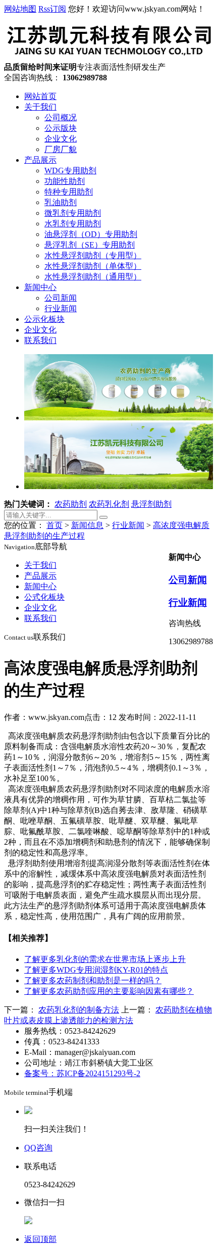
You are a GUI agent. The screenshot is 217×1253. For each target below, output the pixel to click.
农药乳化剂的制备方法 (78, 1009)
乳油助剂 (60, 202)
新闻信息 (87, 525)
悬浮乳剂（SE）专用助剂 (89, 244)
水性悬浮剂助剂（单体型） (92, 266)
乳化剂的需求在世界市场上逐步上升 (105, 959)
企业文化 (60, 138)
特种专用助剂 (68, 191)
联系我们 (40, 340)
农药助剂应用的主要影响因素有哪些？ (109, 991)
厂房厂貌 (60, 149)
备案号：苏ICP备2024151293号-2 (82, 1073)
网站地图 (20, 9)
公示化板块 (44, 319)
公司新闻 (60, 298)
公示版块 (60, 128)
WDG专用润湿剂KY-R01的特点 (96, 970)
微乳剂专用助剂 (72, 213)
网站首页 (40, 96)
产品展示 (40, 160)
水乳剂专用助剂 (72, 223)
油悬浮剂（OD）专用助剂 (90, 234)
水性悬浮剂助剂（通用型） (92, 276)
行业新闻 (60, 308)
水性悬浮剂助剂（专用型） (92, 255)
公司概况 (60, 117)
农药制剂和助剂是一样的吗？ (92, 980)
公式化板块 (44, 597)
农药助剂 (71, 504)
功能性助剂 (64, 181)
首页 (54, 525)
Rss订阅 (52, 9)
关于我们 (40, 107)
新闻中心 (40, 287)
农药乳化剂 (109, 504)
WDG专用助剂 (70, 170)
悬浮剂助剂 (151, 504)
